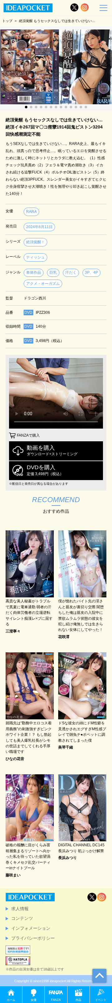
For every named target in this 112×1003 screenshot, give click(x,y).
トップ (7, 21)
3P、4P (91, 272)
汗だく (71, 272)
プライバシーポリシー (33, 938)
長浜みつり (67, 858)
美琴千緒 (65, 747)
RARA (31, 212)
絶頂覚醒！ (35, 242)
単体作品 (33, 272)
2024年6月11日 (39, 227)
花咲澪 (63, 637)
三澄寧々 (13, 631)
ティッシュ (35, 257)
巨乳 (53, 272)
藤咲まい (13, 875)
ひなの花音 (15, 759)
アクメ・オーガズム (43, 284)
